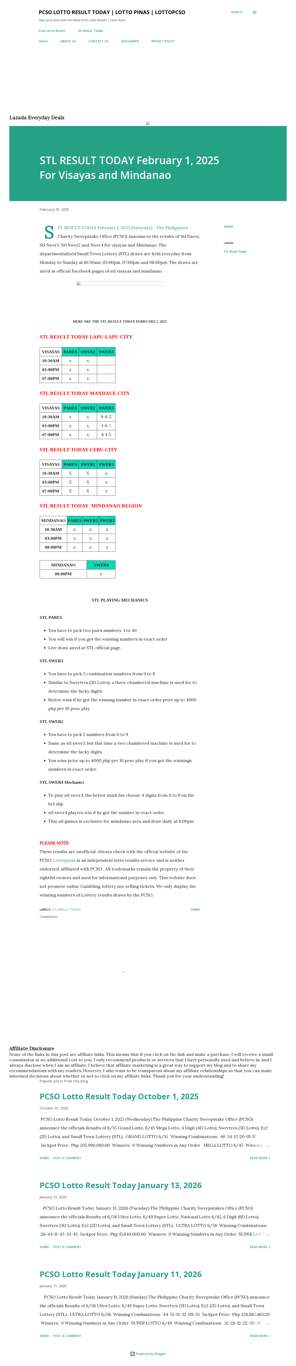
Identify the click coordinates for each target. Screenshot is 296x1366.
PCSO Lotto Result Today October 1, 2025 (119, 1096)
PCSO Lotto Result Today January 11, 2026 (121, 1274)
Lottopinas (65, 860)
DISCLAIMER (130, 41)
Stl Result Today (90, 31)
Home (43, 41)
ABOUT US (68, 41)
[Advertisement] (139, 83)
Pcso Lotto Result (52, 31)
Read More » (260, 1158)
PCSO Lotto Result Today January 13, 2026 (121, 1185)
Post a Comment (67, 1158)
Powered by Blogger (150, 1354)
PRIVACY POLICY (163, 41)
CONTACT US (98, 41)
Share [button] (228, 226)
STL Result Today (235, 251)
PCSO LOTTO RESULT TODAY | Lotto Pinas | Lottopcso (112, 12)
